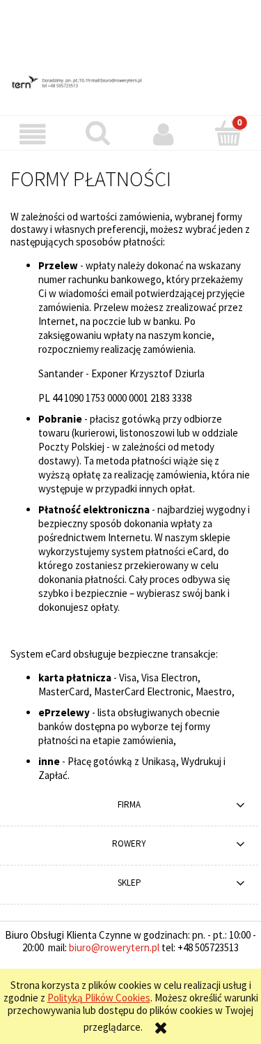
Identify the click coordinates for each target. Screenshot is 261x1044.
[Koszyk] (228, 133)
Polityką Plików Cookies (98, 997)
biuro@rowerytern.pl (114, 947)
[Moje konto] (163, 134)
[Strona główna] (130, 82)
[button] (32, 134)
